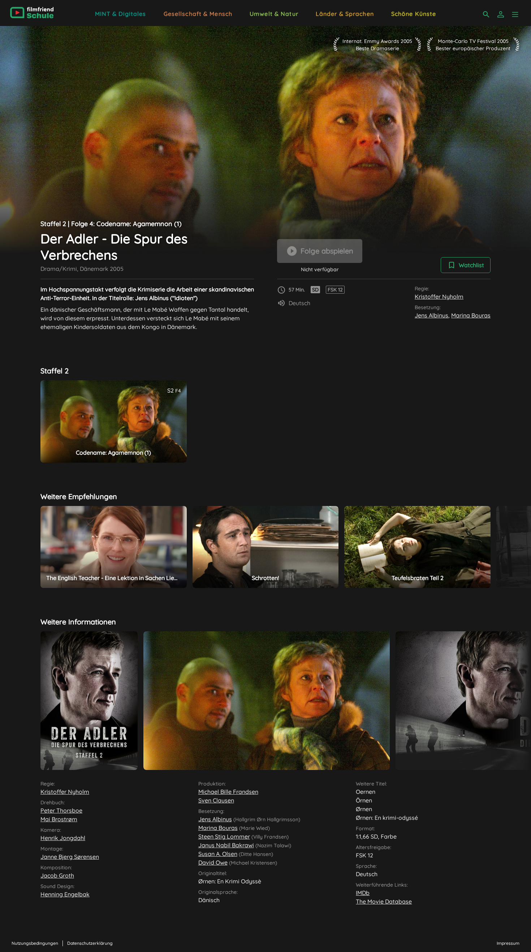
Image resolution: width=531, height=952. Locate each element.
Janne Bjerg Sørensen (69, 856)
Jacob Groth (57, 875)
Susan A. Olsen (217, 853)
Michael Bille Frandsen (228, 791)
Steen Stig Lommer (224, 836)
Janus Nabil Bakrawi (226, 845)
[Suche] (486, 14)
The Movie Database (384, 901)
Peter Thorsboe (61, 810)
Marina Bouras (471, 315)
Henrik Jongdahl (62, 837)
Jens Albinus (431, 315)
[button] (515, 14)
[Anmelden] (500, 14)
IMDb (363, 892)
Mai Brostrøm (58, 819)
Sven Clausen (216, 800)
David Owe (213, 862)
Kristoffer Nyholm (439, 296)
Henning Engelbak (65, 894)
